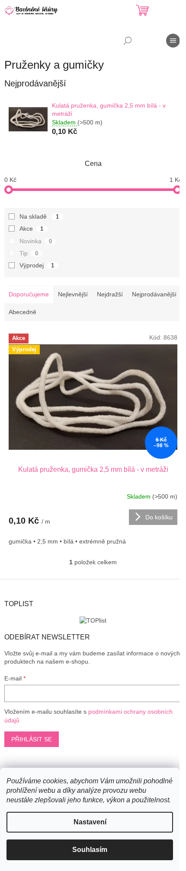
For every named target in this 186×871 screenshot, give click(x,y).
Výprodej (36, 265)
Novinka (35, 241)
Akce (31, 228)
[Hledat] (127, 40)
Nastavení (90, 822)
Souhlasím (89, 849)
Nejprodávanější (154, 294)
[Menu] (173, 40)
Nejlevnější (73, 294)
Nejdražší (110, 294)
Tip (28, 253)
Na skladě (39, 216)
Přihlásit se (31, 739)
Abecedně (22, 311)
